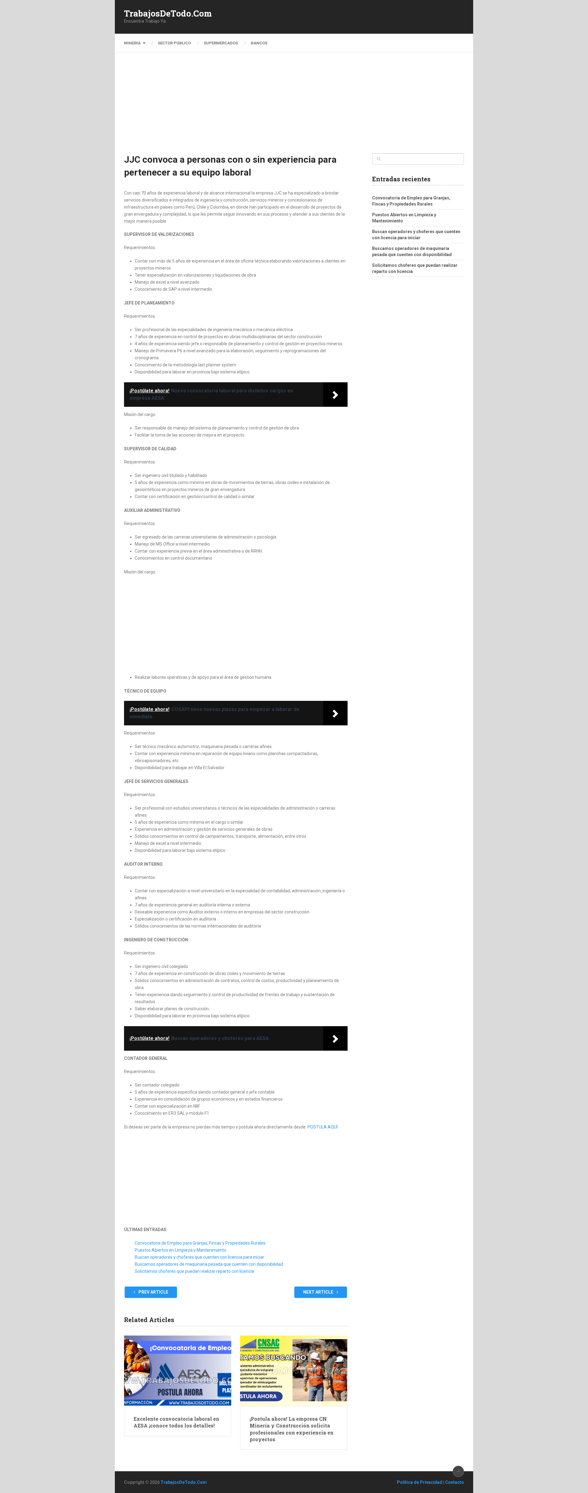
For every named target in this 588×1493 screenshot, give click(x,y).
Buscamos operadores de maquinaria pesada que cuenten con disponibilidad (209, 1264)
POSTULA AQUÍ (322, 1126)
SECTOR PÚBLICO (174, 43)
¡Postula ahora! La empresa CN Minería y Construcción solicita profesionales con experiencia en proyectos (292, 1429)
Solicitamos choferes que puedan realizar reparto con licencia (194, 1271)
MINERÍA (132, 43)
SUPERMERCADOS (221, 43)
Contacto (454, 1482)
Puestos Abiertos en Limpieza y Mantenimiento (180, 1250)
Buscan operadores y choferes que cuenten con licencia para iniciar (199, 1257)
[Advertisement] (294, 107)
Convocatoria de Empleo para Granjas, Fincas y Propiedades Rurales (200, 1243)
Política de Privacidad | (421, 1482)
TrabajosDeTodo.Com (168, 13)
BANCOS (259, 43)
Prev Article (153, 1292)
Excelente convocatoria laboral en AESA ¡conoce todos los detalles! (176, 1422)
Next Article (318, 1292)
